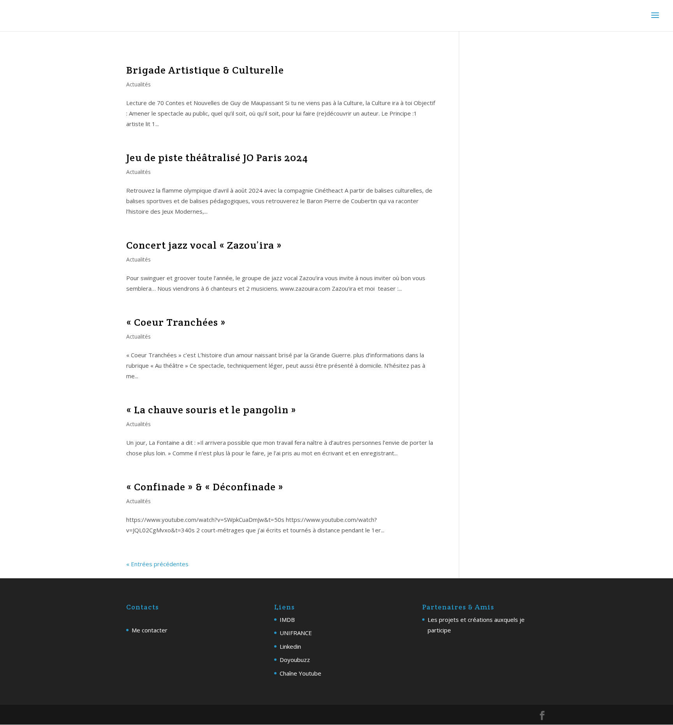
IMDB (287, 619)
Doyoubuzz (295, 660)
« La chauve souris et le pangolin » (211, 409)
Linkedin (290, 646)
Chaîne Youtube (300, 673)
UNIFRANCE (296, 633)
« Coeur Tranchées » (176, 322)
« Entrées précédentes (157, 564)
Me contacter (149, 630)
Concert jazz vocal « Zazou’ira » (204, 245)
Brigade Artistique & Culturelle (205, 69)
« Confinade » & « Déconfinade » (205, 486)
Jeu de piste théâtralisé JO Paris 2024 (217, 157)
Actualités (138, 84)
